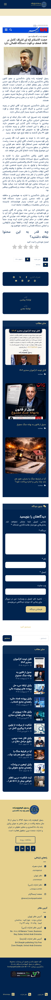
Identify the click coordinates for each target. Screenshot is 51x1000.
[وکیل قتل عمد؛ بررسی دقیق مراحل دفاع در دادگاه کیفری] (39, 742)
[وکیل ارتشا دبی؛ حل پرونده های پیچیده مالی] (39, 689)
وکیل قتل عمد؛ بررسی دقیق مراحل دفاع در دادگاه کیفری (22, 741)
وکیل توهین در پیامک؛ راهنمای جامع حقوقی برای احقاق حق (19, 768)
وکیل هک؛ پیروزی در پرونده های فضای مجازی (20, 713)
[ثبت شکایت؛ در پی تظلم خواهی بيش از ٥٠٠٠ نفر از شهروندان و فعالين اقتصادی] (39, 781)
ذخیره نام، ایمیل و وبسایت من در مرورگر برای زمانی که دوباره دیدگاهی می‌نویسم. (23, 600)
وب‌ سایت (41, 585)
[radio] (36, 247)
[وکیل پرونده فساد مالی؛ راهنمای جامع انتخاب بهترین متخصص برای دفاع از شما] (39, 702)
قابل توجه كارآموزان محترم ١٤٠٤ (22, 660)
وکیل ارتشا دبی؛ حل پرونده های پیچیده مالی (20, 687)
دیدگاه (42, 530)
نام (44, 559)
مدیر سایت (37, 259)
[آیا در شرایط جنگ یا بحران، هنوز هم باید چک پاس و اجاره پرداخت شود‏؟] (39, 755)
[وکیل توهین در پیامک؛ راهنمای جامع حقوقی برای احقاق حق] (39, 768)
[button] (26, 277)
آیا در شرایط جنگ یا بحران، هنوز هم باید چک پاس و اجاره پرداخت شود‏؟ (19, 754)
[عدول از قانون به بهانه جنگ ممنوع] (39, 676)
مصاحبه (38, 265)
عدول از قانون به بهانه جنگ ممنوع (23, 673)
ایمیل (43, 572)
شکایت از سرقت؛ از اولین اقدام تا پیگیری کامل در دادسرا (20, 728)
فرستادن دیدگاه (36, 609)
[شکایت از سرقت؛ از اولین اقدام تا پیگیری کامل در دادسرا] (39, 728)
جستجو (7, 638)
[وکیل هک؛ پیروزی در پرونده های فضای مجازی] (39, 715)
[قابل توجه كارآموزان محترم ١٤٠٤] (39, 662)
